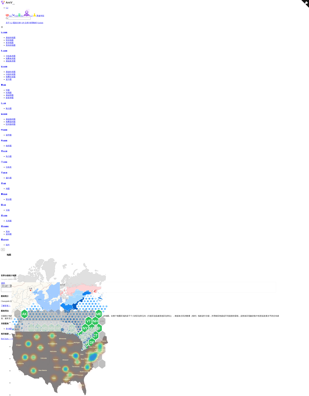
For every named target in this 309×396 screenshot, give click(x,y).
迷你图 (9, 234)
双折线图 (10, 40)
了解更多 (5, 306)
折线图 (5, 32)
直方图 (9, 79)
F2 (22, 16)
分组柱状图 (10, 74)
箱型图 (9, 135)
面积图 (5, 114)
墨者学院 (40, 16)
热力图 (5, 151)
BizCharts (5, 339)
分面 (4, 205)
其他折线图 (10, 45)
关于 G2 (9, 23)
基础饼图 (10, 95)
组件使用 (6, 239)
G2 (7, 8)
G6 (16, 16)
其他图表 (6, 226)
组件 (8, 245)
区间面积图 (10, 124)
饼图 (4, 85)
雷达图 (5, 194)
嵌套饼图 (10, 98)
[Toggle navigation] (14, 4)
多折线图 (10, 43)
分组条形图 (10, 56)
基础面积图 (10, 119)
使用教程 (33, 23)
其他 (8, 232)
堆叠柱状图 (10, 77)
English (40, 23)
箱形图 (5, 130)
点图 (4, 103)
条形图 (5, 51)
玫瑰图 (9, 93)
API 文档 (25, 23)
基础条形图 (10, 61)
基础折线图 (10, 38)
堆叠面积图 (10, 122)
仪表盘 (5, 162)
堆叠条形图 (10, 58)
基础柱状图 (10, 72)
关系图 (5, 215)
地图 (4, 183)
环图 (8, 90)
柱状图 (5, 66)
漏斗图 (5, 172)
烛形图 (5, 140)
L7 (32, 16)
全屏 (6, 286)
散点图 (9, 108)
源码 (3, 283)
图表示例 (17, 23)
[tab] (154, 32)
